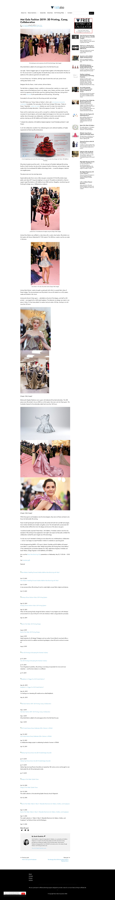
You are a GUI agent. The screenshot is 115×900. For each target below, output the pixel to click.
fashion (34, 26)
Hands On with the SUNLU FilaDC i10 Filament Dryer (86, 56)
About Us (23, 13)
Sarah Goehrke (25, 25)
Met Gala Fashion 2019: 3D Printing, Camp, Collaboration (35, 712)
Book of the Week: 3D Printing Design (30, 632)
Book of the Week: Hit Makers (87, 125)
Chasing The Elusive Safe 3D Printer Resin (87, 142)
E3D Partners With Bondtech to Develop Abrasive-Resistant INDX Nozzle (87, 47)
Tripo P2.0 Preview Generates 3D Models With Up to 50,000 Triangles (87, 37)
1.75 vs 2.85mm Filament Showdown (86, 182)
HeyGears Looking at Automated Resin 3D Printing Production (87, 76)
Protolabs (40, 26)
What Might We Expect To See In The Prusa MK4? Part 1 (87, 162)
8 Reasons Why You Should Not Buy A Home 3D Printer (86, 152)
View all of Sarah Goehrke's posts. (39, 848)
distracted (28, 94)
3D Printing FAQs (59, 13)
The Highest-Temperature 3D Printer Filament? (87, 172)
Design (37, 25)
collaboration (27, 26)
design (31, 26)
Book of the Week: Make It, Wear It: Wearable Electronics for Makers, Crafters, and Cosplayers (44, 812)
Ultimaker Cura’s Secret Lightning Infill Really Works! (87, 133)
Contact (70, 13)
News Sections (32, 13)
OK (23, 894)
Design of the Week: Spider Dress (29, 787)
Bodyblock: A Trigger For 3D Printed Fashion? (32, 687)
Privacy (30, 878)
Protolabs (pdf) (26, 560)
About (30, 874)
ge (37, 26)
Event (41, 25)
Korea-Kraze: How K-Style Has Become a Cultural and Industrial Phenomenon (87, 102)
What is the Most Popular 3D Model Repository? (87, 114)
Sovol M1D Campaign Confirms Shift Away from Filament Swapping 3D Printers (86, 89)
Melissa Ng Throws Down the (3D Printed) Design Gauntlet (35, 761)
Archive (31, 880)
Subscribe (43, 13)
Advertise (50, 13)
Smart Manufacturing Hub (34, 554)
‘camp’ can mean (35, 106)
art (23, 26)
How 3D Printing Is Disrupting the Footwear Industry (33, 661)
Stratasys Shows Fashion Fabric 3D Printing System (33, 605)
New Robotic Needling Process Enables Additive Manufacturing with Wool (39, 580)
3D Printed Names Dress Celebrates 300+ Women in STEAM (35, 736)
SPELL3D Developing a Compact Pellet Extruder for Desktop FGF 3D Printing (86, 66)
